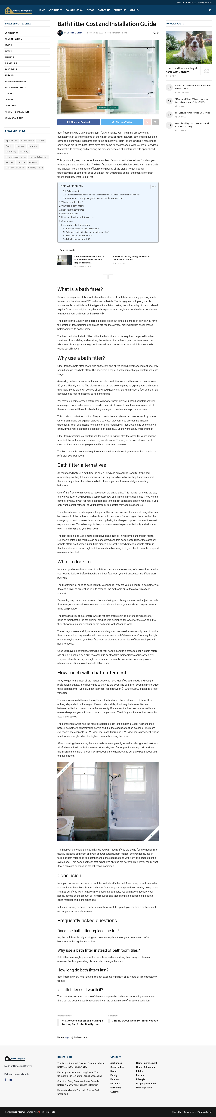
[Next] (110, 277)
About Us (180, 3)
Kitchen (134, 10)
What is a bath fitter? (72, 202)
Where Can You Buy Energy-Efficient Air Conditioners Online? (95, 198)
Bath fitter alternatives (72, 210)
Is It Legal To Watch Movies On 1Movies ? (193, 112)
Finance (9, 57)
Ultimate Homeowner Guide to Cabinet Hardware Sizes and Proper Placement (103, 194)
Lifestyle (10, 105)
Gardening (104, 10)
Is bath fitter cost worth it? (78, 239)
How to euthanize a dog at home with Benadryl (181, 70)
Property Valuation (16, 112)
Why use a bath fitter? (72, 206)
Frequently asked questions (75, 225)
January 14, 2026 (83, 267)
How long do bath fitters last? (79, 235)
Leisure (8, 99)
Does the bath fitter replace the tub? (82, 228)
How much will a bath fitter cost (77, 217)
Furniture (120, 10)
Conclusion (67, 221)
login (67, 1037)
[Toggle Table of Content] (151, 186)
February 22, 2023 (95, 33)
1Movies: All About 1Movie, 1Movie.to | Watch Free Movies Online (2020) (192, 101)
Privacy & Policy (205, 3)
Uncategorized (13, 117)
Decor (90, 10)
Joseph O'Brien (74, 33)
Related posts (73, 191)
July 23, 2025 (120, 263)
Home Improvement (117, 33)
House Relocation (15, 87)
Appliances (55, 10)
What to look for (69, 213)
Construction (74, 10)
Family (8, 51)
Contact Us (191, 3)
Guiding (9, 75)
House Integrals (18, 1112)
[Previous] (105, 277)
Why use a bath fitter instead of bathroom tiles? (87, 232)
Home (41, 10)
